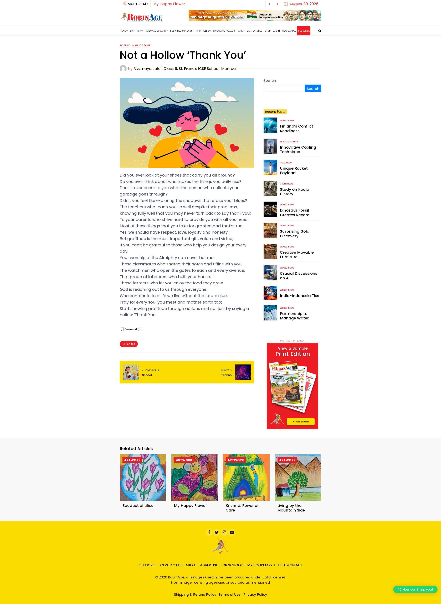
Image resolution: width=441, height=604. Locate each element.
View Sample (289, 31)
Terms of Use (229, 594)
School (147, 375)
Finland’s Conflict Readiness (296, 128)
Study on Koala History (294, 192)
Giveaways (219, 31)
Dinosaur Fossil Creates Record (295, 212)
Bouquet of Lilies (137, 505)
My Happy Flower (169, 3)
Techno (226, 375)
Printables (203, 31)
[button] (269, 4)
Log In (276, 31)
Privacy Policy (255, 594)
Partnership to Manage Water (294, 316)
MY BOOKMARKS (261, 565)
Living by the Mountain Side (291, 508)
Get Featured (254, 31)
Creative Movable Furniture (297, 255)
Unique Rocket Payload (294, 171)
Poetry (125, 45)
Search (270, 80)
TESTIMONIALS (290, 565)
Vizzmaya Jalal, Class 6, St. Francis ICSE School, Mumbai (185, 68)
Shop (267, 31)
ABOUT (191, 565)
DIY (139, 31)
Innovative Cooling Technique (298, 149)
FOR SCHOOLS (232, 565)
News (123, 31)
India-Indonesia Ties (299, 295)
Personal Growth (155, 31)
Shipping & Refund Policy (195, 594)
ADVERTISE (209, 565)
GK (131, 31)
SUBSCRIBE (304, 31)
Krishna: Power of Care (242, 508)
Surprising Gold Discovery (294, 233)
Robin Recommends (181, 31)
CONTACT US (171, 565)
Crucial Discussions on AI (298, 276)
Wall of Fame (235, 31)
